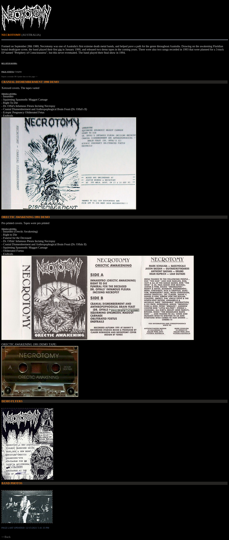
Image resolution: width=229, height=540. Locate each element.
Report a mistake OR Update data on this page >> (19, 77)
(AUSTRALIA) (31, 34)
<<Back (6, 536)
